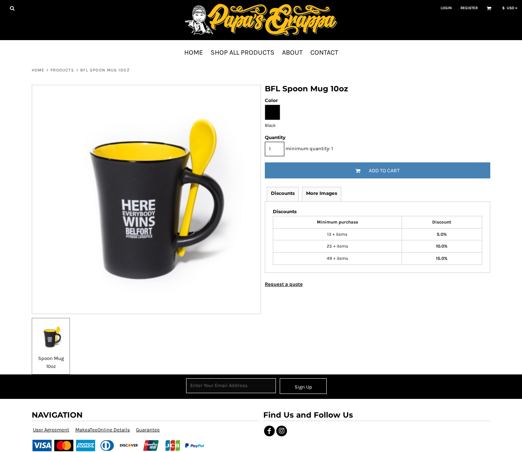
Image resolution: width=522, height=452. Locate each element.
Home (38, 70)
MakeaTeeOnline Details (102, 430)
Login (446, 8)
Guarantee (148, 430)
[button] (12, 8)
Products (62, 70)
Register (469, 8)
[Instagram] (281, 431)
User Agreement (51, 430)
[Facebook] (269, 431)
